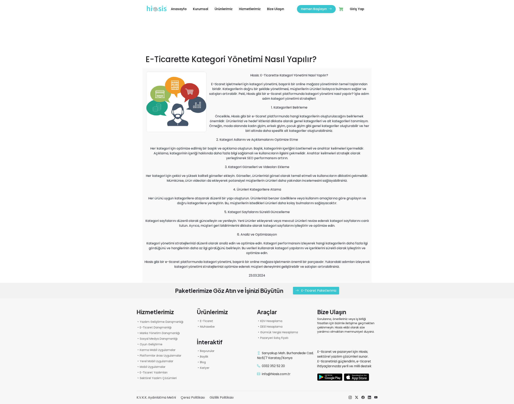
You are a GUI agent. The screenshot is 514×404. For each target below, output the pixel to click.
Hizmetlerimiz (250, 9)
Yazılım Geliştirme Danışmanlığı (161, 322)
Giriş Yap (357, 9)
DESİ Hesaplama (271, 327)
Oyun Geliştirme (151, 344)
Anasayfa (179, 9)
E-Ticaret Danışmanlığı (155, 327)
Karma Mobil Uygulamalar (157, 350)
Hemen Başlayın (314, 9)
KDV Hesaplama (271, 321)
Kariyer (204, 368)
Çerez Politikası (193, 397)
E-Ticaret (206, 321)
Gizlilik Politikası (222, 397)
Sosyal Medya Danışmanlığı (158, 339)
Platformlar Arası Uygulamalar (160, 356)
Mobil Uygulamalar (152, 367)
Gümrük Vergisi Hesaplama (279, 332)
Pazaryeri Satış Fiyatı (274, 338)
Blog (203, 362)
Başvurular (207, 351)
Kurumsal (200, 9)
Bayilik (204, 357)
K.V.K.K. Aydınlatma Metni (156, 397)
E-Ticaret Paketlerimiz (318, 290)
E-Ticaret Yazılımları (153, 372)
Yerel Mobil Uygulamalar (156, 361)
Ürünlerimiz (224, 9)
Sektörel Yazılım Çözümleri (158, 378)
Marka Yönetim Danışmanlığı (160, 333)
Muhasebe (207, 327)
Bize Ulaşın (275, 9)
